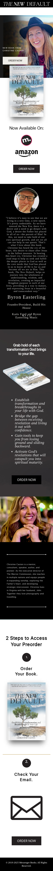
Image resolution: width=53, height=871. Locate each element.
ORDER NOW (15, 60)
